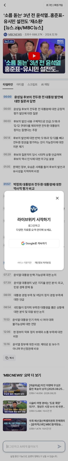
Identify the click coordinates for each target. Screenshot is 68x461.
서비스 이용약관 (24, 262)
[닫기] (57, 198)
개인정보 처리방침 (43, 262)
